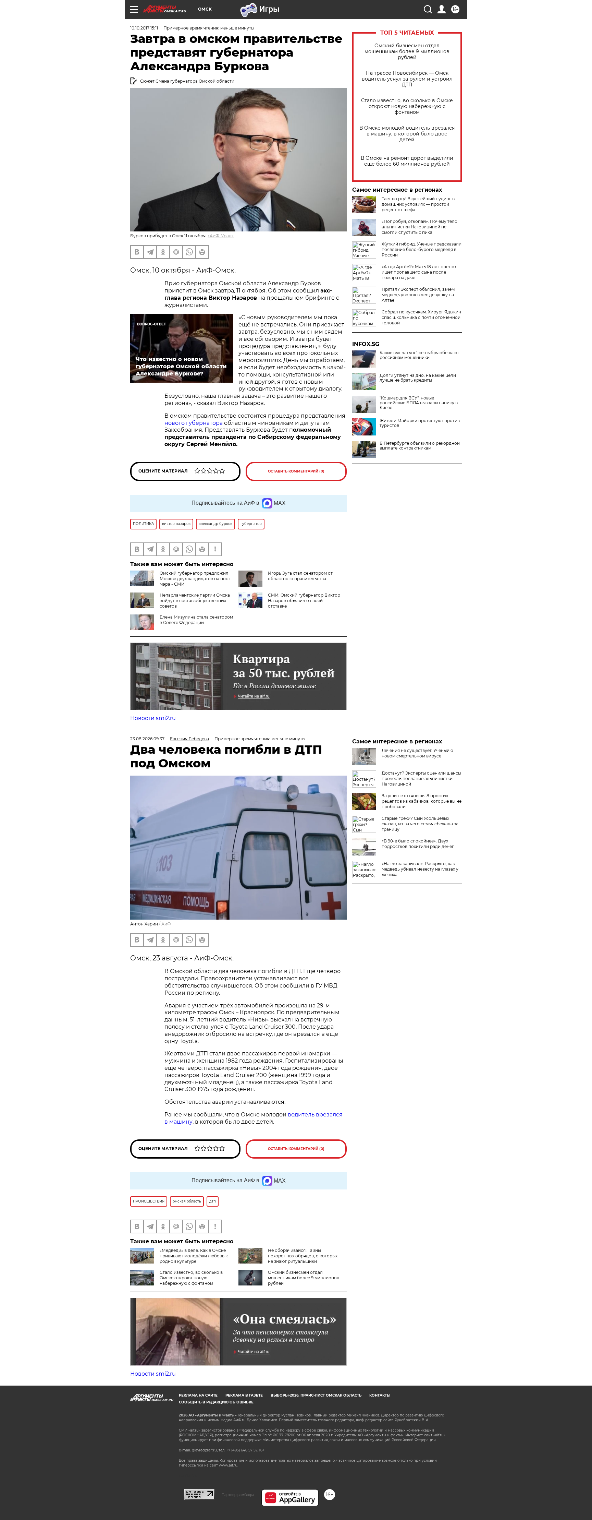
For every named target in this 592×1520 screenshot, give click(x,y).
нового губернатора (193, 423)
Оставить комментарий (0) (296, 471)
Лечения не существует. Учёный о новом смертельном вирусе (417, 753)
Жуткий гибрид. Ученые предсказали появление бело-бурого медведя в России (421, 249)
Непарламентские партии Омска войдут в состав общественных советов (195, 601)
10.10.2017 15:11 (144, 28)
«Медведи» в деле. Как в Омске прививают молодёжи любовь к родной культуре (194, 1256)
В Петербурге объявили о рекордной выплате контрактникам (420, 446)
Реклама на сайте (198, 1395)
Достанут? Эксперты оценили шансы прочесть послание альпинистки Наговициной (421, 778)
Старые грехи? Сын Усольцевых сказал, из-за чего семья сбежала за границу (420, 824)
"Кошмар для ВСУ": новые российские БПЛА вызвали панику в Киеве (419, 403)
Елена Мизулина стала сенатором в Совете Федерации (196, 619)
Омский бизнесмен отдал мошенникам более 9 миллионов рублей (407, 51)
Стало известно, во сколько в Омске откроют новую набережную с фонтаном (407, 106)
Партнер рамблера (238, 1495)
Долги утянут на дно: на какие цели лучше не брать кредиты (418, 378)
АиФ (166, 923)
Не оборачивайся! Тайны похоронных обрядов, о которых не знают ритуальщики (302, 1256)
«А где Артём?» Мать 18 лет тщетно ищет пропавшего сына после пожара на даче (419, 272)
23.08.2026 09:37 (147, 738)
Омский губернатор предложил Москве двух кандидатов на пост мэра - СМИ (195, 579)
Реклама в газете (244, 1395)
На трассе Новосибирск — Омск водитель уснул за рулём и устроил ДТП (407, 79)
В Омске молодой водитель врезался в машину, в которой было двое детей (407, 134)
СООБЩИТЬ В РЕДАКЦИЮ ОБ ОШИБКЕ (216, 1402)
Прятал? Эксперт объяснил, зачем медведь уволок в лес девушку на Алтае (418, 295)
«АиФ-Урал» (221, 235)
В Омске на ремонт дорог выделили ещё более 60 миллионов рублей (407, 161)
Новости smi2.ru (153, 718)
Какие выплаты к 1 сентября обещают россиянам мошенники (419, 355)
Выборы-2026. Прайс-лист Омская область (316, 1395)
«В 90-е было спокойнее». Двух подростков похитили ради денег (418, 843)
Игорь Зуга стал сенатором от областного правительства (300, 576)
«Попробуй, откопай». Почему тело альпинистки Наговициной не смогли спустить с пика (419, 227)
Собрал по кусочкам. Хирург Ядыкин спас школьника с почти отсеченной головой (421, 317)
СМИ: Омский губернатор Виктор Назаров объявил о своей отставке (304, 601)
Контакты (379, 1395)
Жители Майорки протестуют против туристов (420, 423)
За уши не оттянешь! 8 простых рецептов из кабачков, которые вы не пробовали (421, 801)
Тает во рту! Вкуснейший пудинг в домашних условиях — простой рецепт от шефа (418, 204)
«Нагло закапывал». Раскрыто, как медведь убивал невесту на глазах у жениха (420, 869)
